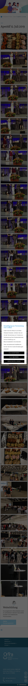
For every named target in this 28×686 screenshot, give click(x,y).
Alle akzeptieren (14, 353)
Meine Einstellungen (14, 361)
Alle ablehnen (14, 357)
